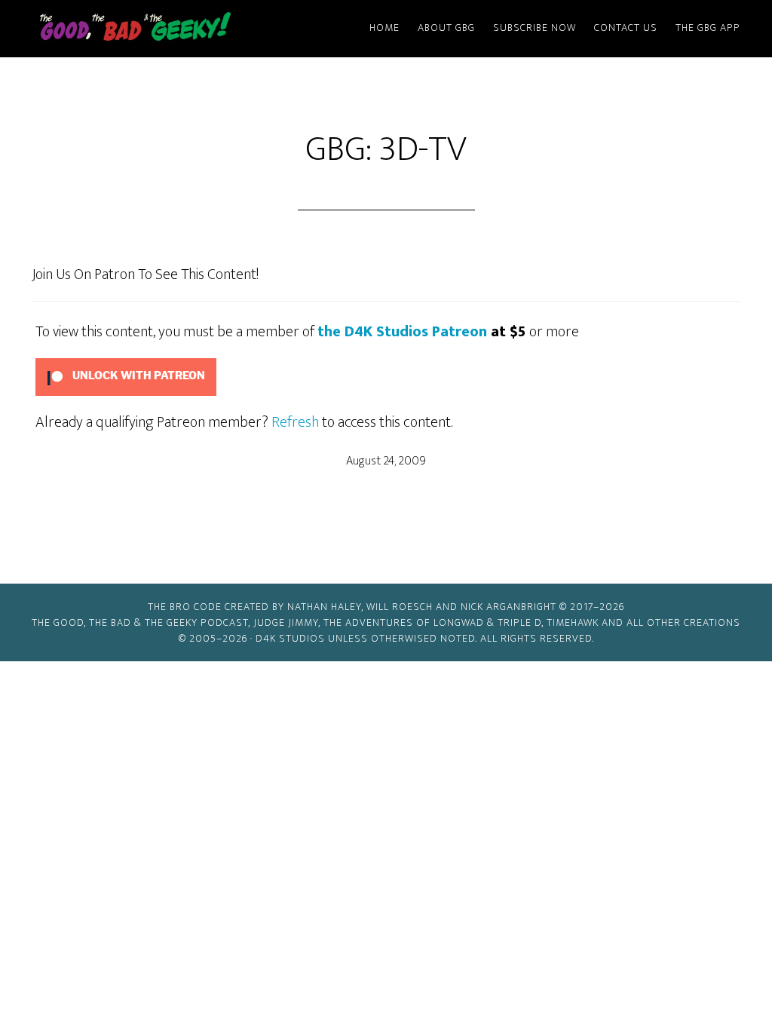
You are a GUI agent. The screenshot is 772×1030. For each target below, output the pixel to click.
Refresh (295, 422)
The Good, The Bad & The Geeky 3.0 (160, 28)
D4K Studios (290, 638)
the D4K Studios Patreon (402, 332)
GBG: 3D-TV (386, 149)
